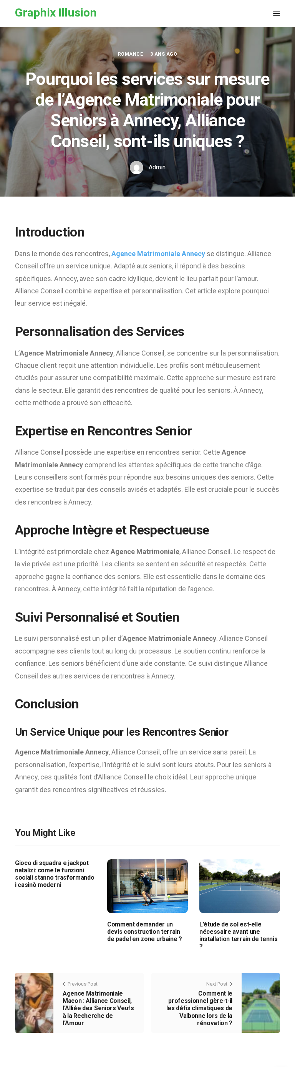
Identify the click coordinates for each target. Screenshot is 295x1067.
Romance (130, 54)
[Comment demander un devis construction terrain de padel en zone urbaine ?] (147, 885)
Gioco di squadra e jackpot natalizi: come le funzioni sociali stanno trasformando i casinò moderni (54, 874)
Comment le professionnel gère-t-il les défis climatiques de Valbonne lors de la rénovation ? (199, 1008)
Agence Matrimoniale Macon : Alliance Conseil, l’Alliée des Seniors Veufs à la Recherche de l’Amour (98, 1008)
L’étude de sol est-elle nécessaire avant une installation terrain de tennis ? (238, 935)
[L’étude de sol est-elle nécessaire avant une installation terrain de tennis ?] (239, 885)
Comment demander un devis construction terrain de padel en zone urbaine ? (144, 932)
